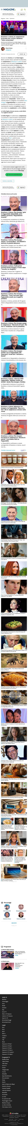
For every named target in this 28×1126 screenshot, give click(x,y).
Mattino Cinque (6, 1103)
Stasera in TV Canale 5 (8, 1052)
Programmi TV (6, 1057)
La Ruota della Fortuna (7, 949)
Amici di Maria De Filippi (8, 1084)
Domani (4, 1007)
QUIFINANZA (23, 1116)
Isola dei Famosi (6, 1090)
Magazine (3, 18)
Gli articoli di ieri (6, 1022)
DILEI (15, 1116)
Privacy (16, 1119)
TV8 (3, 1039)
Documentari (5, 1078)
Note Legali (11, 1119)
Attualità (4, 1074)
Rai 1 (10, 138)
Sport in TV (5, 1018)
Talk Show (4, 1063)
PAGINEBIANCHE (6, 1116)
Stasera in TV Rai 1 (7, 1044)
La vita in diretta (6, 1105)
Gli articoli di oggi (6, 1020)
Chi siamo (6, 1119)
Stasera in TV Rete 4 (7, 1050)
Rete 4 (4, 1033)
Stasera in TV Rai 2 (7, 1046)
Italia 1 (4, 1037)
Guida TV (4, 997)
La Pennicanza (5, 961)
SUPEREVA (17, 1117)
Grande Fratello (6, 1088)
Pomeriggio (5, 1001)
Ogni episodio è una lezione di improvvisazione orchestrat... (19, 965)
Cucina (4, 1071)
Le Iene (4, 1096)
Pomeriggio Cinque (7, 1100)
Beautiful (4, 1092)
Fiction (4, 1067)
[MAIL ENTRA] (21, 9)
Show (16, 955)
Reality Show (5, 1059)
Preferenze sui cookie (12, 1120)
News (7, 18)
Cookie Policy (21, 1119)
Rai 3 (3, 1031)
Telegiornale (5, 1069)
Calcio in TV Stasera (7, 1016)
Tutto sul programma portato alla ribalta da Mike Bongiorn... (20, 952)
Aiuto (18, 1120)
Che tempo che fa (6, 1107)
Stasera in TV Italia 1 (7, 1054)
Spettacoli (12, 18)
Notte (3, 1005)
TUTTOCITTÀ (11, 1116)
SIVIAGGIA (18, 1116)
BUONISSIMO (11, 1117)
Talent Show (5, 1061)
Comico (17, 968)
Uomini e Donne (6, 1086)
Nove (3, 1042)
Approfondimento (7, 1076)
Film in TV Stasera (6, 1014)
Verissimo (4, 1094)
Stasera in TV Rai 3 (7, 1048)
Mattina (4, 999)
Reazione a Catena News (7, 181)
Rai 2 (3, 1029)
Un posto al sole (6, 1098)
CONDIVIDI (21, 54)
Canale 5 (4, 1035)
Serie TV (4, 1012)
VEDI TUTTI (14, 923)
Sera (3, 1003)
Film (3, 1009)
